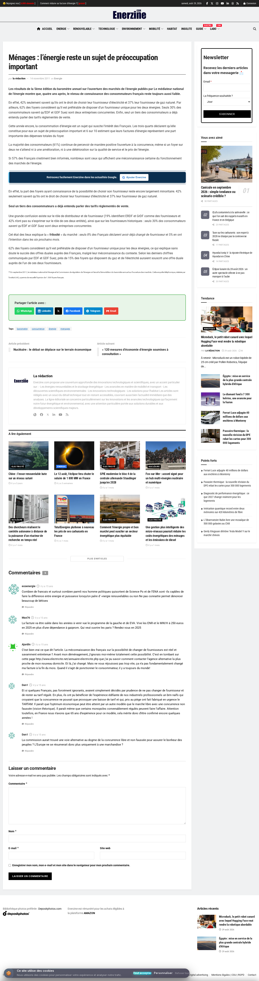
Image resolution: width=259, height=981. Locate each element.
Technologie (106, 29)
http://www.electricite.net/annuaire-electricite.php (67, 659)
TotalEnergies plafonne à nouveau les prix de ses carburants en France (74, 531)
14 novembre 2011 (40, 78)
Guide (201, 28)
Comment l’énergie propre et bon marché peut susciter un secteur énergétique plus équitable (119, 531)
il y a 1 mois (108, 488)
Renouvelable (82, 29)
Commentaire (18, 783)
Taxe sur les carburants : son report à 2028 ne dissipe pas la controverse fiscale (230, 236)
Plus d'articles (97, 558)
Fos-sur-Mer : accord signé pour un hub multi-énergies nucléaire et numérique (164, 478)
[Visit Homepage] (129, 14)
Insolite (186, 29)
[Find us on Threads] (233, 3)
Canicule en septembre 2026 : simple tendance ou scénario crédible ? (218, 191)
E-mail (14, 848)
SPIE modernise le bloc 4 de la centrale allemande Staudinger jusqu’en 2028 (118, 478)
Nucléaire (154, 466)
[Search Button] (254, 29)
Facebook (74, 310)
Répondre (29, 607)
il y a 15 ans (47, 586)
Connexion (251, 3)
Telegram (94, 310)
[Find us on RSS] (237, 3)
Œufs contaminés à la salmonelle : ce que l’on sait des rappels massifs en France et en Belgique (231, 216)
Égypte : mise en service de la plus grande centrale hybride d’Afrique (237, 380)
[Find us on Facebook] (207, 3)
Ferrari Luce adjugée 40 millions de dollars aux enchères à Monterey (236, 416)
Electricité (18, 466)
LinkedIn (46, 310)
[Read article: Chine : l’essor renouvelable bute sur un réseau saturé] (29, 455)
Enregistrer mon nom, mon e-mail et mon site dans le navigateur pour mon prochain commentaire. (71, 865)
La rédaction (19, 78)
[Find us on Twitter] (212, 3)
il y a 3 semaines (64, 483)
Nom (13, 831)
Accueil (47, 29)
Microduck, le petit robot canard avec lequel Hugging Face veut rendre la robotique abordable (226, 341)
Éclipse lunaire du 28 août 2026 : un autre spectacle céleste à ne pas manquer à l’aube (230, 273)
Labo (214, 28)
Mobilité (154, 29)
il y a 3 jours (17, 483)
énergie (52, 329)
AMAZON (89, 913)
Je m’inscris (237, 969)
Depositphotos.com (49, 908)
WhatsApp (26, 310)
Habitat (172, 29)
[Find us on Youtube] (222, 3)
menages (65, 329)
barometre (22, 329)
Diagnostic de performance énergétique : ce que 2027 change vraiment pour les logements (226, 497)
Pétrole (61, 520)
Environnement (132, 29)
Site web (105, 848)
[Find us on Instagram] (217, 3)
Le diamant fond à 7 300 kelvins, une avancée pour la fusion (237, 398)
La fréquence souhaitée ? (218, 95)
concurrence (38, 329)
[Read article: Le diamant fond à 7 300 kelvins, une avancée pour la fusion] (210, 399)
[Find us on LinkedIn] (228, 3)
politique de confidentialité (124, 976)
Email (112, 310)
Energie (61, 29)
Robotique (209, 329)
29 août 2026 (230, 351)
